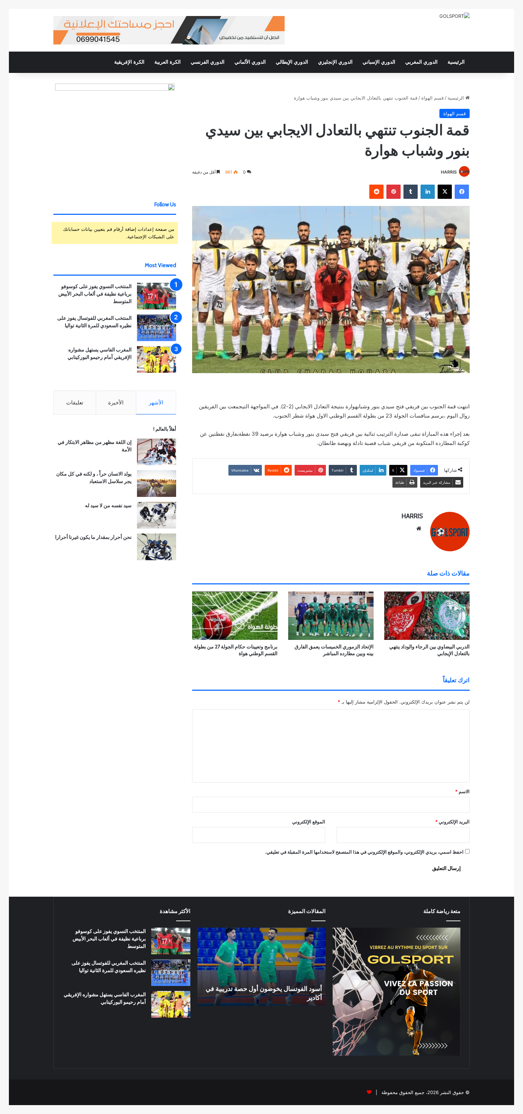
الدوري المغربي (421, 62)
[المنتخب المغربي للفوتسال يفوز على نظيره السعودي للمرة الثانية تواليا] (156, 327)
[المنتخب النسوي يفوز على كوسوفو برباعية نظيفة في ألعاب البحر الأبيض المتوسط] (156, 296)
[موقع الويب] (418, 528)
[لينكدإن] (428, 192)
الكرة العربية (167, 62)
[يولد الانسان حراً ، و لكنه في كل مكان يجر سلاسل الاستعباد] (156, 483)
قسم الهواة (432, 98)
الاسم (462, 791)
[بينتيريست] (393, 192)
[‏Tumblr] (410, 192)
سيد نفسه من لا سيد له (108, 505)
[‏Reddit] (376, 192)
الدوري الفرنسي (207, 62)
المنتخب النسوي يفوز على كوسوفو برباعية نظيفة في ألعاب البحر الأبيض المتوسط (95, 293)
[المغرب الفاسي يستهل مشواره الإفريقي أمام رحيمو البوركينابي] (156, 359)
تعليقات (74, 402)
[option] (261, 967)
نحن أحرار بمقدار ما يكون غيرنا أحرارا (93, 537)
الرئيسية (456, 62)
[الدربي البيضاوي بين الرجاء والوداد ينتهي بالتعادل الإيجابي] (427, 616)
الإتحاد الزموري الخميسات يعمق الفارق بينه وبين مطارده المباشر (334, 650)
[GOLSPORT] (454, 16)
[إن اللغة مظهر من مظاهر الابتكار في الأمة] (156, 452)
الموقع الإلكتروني (308, 821)
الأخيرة (115, 402)
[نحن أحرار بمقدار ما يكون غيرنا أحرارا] (156, 547)
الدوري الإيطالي (292, 62)
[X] (445, 192)
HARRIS (449, 172)
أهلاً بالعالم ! (164, 429)
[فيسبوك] (462, 192)
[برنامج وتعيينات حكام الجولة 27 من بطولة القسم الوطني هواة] (235, 616)
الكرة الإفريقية (129, 62)
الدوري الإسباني (379, 62)
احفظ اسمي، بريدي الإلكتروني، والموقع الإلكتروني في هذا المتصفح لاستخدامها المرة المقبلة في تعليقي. (364, 852)
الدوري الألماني (250, 62)
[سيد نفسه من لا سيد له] (156, 515)
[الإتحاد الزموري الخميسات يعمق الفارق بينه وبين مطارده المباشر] (331, 616)
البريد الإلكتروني (452, 821)
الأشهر (156, 402)
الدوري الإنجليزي (335, 62)
